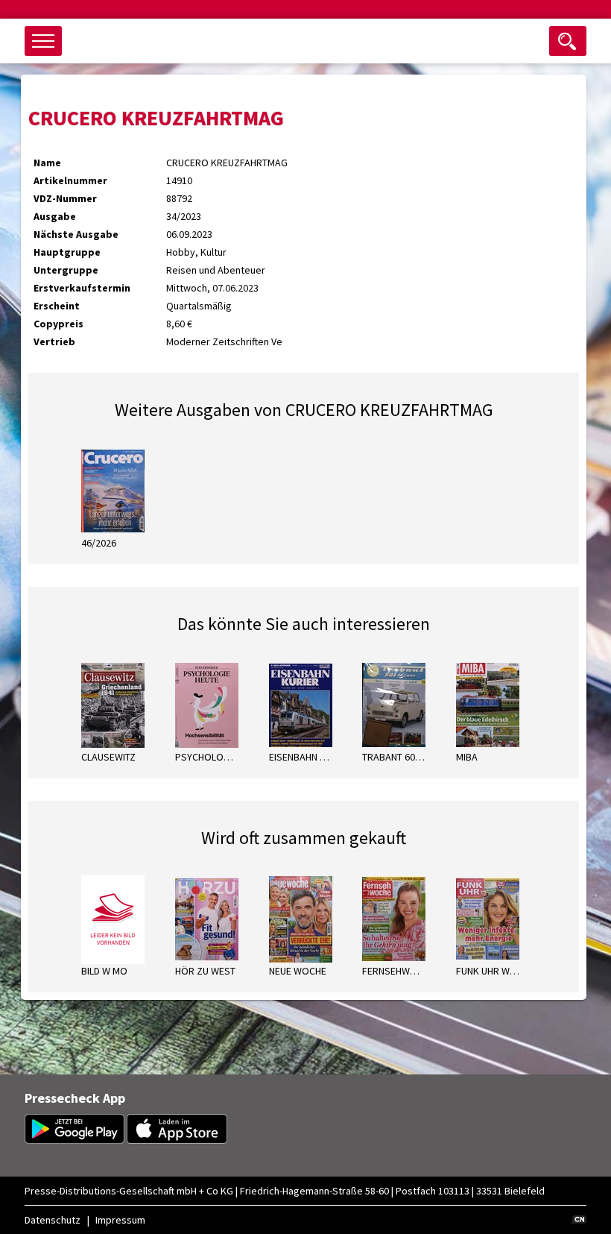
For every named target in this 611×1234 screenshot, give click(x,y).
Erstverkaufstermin (82, 288)
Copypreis (58, 323)
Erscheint (57, 305)
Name (47, 162)
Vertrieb (54, 341)
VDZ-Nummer (65, 198)
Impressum (120, 1220)
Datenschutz (52, 1220)
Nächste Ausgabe (76, 234)
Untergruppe (66, 270)
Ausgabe (55, 216)
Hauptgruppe (67, 252)
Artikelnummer (70, 180)
